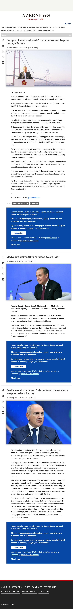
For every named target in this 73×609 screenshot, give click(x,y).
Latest (4, 27)
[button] (3, 41)
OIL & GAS (28, 27)
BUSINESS (21, 27)
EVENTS (18, 31)
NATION (9, 27)
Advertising (50, 587)
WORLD (14, 27)
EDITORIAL (61, 27)
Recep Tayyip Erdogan (20, 203)
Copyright (43, 591)
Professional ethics (19, 587)
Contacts (37, 587)
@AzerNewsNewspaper (29, 240)
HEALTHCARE (26, 31)
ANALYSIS (4, 31)
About (4, 587)
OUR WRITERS (49, 31)
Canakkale (34, 203)
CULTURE (34, 31)
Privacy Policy (29, 591)
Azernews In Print (10, 591)
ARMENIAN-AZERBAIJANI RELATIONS (45, 27)
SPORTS (41, 31)
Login (69, 24)
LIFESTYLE (12, 31)
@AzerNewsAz (34, 197)
